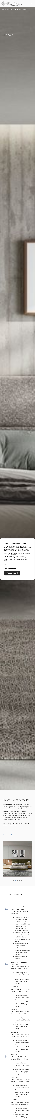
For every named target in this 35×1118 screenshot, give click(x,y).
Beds (16, 9)
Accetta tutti (12, 573)
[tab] (17, 894)
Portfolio (10, 9)
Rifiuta (6, 565)
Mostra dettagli (10, 568)
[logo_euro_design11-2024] (11, 2)
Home (4, 9)
